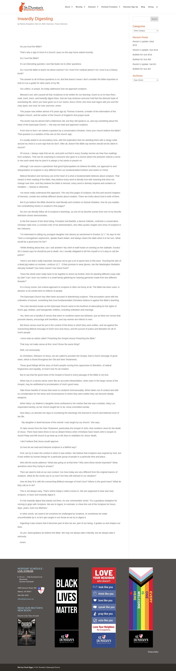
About (67, 7)
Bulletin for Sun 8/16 (142, 54)
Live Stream (25, 571)
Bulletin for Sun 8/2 (142, 69)
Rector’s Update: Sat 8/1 (144, 64)
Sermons (50, 24)
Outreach (92, 7)
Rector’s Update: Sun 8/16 (145, 50)
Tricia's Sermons (61, 24)
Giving (151, 7)
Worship (79, 7)
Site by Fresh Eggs (25, 667)
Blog (143, 7)
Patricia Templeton (27, 24)
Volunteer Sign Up (130, 7)
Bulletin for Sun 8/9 (142, 59)
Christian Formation (109, 7)
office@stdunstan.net (26, 599)
